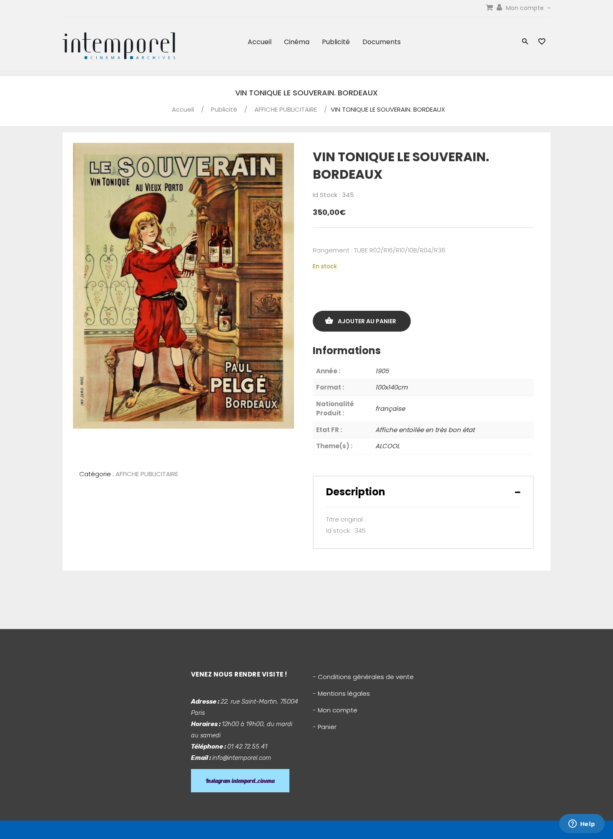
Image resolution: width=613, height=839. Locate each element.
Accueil (259, 42)
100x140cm (391, 387)
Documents (381, 42)
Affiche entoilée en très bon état (425, 429)
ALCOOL (387, 446)
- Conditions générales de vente (363, 676)
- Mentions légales (341, 693)
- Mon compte (335, 710)
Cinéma (296, 42)
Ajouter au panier (367, 321)
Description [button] (355, 492)
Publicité (336, 42)
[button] (525, 42)
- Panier (325, 726)
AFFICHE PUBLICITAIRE (285, 109)
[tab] (423, 492)
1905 (382, 371)
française (390, 408)
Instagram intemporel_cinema (240, 780)
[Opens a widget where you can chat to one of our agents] (582, 824)
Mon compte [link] (525, 8)
